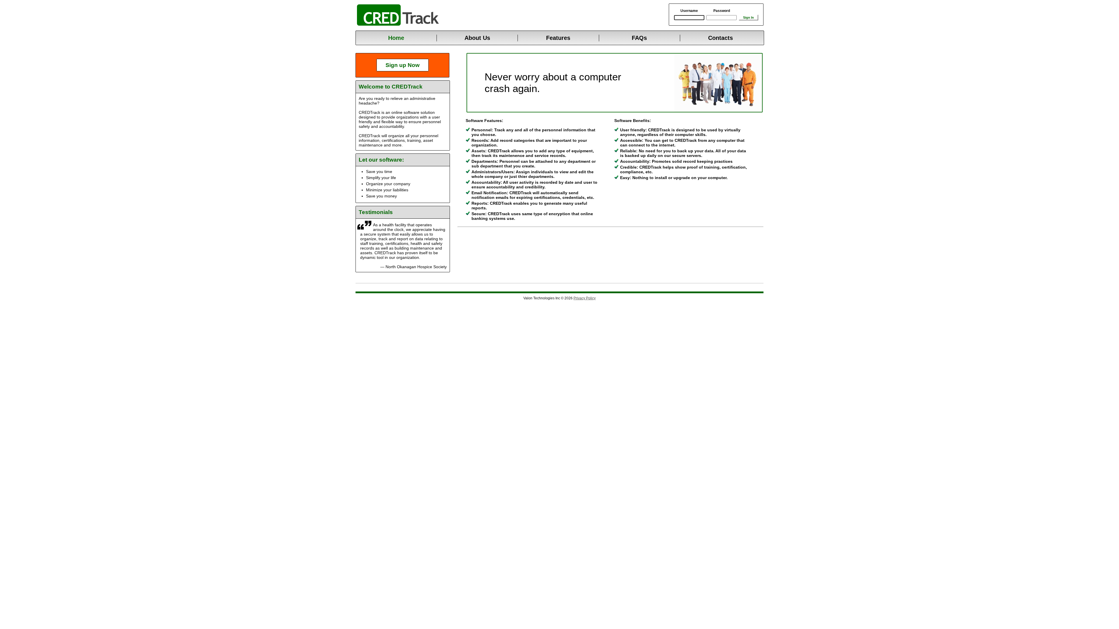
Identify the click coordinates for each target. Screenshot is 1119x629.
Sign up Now (403, 65)
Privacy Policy (584, 298)
